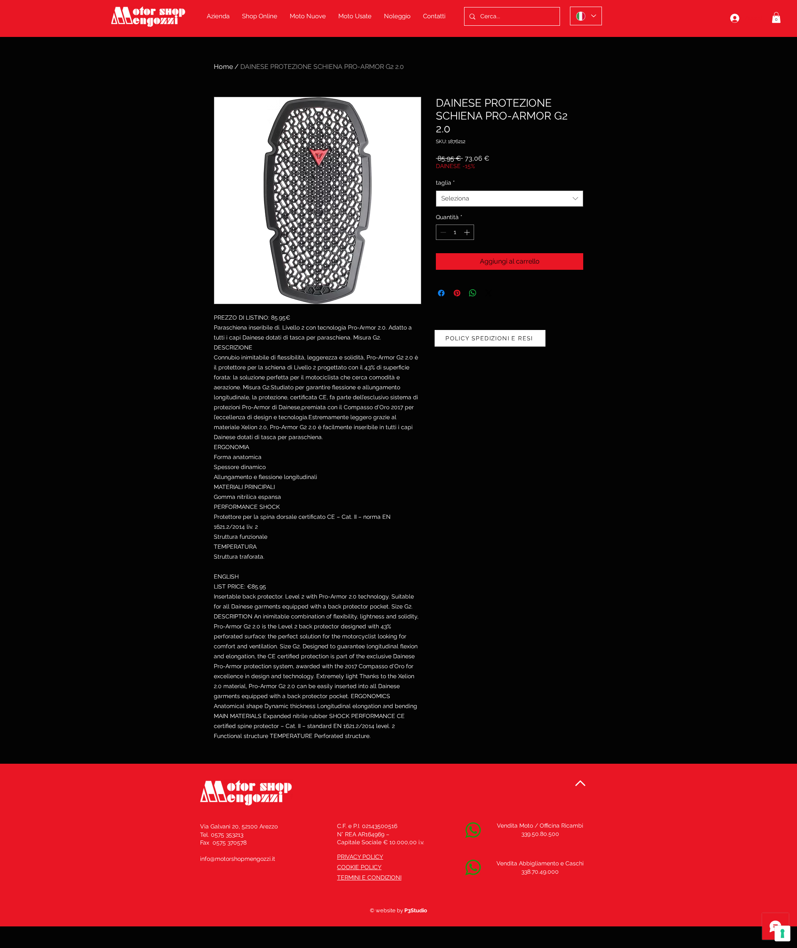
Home (223, 67)
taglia (445, 182)
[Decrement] (442, 232)
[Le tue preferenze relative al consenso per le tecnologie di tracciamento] (782, 933)
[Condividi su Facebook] (441, 293)
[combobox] (509, 199)
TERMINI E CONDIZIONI (369, 877)
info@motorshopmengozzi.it (237, 858)
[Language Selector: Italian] (586, 16)
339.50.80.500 (540, 834)
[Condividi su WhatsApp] (473, 293)
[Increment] (467, 232)
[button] (776, 17)
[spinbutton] (454, 232)
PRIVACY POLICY (360, 856)
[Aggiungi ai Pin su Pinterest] (457, 293)
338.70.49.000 (540, 871)
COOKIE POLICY (359, 867)
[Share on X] (489, 293)
